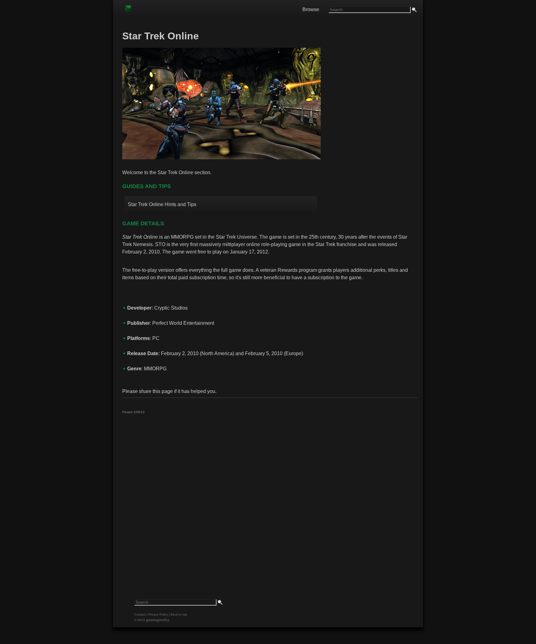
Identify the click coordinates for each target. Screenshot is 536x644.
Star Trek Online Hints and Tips (162, 204)
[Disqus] (269, 495)
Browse (310, 9)
